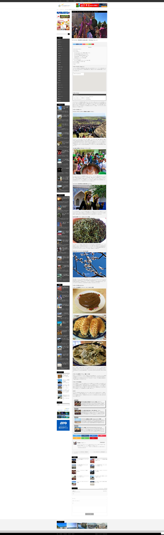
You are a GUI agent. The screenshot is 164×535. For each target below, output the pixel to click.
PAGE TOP (82, 531)
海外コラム (60, 82)
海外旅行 (60, 39)
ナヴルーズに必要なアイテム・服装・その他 (79, 61)
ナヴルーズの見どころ (76, 51)
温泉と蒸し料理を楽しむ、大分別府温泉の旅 (65, 206)
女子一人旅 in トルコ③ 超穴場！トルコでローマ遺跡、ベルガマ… (101, 476)
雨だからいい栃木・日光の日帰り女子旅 (65, 214)
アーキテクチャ (61, 96)
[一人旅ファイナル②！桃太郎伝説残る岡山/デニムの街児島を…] (82, 526)
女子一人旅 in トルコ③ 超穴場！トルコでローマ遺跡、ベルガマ (65, 347)
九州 (59, 78)
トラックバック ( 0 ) (101, 488)
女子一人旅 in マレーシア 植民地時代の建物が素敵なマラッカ (101, 460)
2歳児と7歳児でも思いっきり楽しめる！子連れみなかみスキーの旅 (65, 296)
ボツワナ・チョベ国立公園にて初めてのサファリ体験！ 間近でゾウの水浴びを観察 (65, 178)
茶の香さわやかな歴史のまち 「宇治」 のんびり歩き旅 (65, 241)
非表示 (90, 47)
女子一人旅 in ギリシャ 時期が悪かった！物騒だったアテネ (66, 386)
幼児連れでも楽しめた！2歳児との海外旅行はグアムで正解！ (66, 396)
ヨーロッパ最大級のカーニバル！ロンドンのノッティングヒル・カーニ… (83, 476)
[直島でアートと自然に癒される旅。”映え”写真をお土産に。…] (92, 526)
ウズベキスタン (85, 11)
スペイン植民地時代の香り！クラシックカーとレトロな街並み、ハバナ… (101, 465)
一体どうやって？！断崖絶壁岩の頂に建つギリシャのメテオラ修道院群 (66, 380)
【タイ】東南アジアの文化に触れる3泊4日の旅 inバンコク (65, 116)
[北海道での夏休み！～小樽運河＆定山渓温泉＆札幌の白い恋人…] (72, 526)
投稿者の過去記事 (102, 442)
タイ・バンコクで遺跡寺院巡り (65, 169)
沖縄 (59, 80)
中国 (59, 73)
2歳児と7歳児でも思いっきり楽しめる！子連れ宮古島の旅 (65, 305)
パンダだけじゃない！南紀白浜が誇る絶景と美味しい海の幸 (65, 198)
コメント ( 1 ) (105, 488)
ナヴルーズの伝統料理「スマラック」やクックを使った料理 (82, 60)
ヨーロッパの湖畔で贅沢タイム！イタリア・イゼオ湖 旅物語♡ (65, 160)
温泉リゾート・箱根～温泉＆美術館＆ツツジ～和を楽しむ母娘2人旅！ (65, 232)
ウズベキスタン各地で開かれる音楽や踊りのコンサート (81, 55)
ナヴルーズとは (75, 50)
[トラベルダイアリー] (64, 5)
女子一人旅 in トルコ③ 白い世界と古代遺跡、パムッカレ (101, 482)
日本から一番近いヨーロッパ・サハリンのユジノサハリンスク (65, 125)
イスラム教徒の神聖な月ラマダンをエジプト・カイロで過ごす (82, 465)
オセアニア (60, 46)
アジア (60, 44)
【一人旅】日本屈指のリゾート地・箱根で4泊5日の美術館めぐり (65, 275)
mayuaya (68, 376)
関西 (59, 71)
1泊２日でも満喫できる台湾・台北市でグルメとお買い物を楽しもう (65, 151)
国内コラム (60, 98)
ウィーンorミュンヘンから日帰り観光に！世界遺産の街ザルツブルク (81, 452)
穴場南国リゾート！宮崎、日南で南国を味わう (65, 322)
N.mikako (97, 11)
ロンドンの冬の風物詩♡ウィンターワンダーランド (83, 460)
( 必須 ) (73, 498)
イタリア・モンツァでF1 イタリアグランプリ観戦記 (82, 482)
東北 (59, 64)
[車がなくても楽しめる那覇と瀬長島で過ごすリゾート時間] (62, 526)
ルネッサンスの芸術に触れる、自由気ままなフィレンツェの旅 (65, 187)
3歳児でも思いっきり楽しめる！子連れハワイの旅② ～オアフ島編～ (65, 107)
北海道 (60, 62)
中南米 (60, 55)
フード (60, 89)
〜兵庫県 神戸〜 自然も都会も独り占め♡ (65, 223)
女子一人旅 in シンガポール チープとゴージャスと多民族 (101, 471)
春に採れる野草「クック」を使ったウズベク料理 (80, 56)
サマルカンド (89, 11)
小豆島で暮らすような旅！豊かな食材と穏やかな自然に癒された (65, 257)
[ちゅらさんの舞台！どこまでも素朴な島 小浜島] (102, 526)
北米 (59, 53)
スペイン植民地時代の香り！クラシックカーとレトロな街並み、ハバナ (65, 314)
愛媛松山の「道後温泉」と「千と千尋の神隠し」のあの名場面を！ (65, 249)
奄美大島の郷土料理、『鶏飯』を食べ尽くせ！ (65, 331)
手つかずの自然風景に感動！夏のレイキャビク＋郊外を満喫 (65, 134)
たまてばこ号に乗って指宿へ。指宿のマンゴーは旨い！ (65, 354)
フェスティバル (62, 9)
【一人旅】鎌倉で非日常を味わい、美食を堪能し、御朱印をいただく (65, 266)
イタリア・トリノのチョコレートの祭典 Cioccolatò (82, 471)
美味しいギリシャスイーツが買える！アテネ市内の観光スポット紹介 (65, 142)
